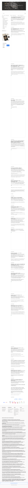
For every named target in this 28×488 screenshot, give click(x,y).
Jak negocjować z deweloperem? (16, 102)
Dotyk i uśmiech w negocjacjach (18, 360)
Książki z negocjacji (23, 18)
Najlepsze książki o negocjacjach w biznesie (17, 182)
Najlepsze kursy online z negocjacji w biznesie (18, 68)
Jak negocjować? (19, 18)
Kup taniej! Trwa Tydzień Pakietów (16, 100)
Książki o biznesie (4, 26)
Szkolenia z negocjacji (20, 31)
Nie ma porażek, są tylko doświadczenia (16, 253)
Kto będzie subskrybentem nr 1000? (17, 229)
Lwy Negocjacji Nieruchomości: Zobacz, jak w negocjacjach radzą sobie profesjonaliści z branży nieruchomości (18, 141)
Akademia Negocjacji (15, 18)
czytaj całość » (12, 63)
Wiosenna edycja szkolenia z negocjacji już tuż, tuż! (17, 305)
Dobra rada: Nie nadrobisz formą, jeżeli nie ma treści (16, 197)
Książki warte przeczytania (17, 170)
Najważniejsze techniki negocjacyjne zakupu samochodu (18, 370)
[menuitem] (6, 15)
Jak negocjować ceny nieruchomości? (17, 31)
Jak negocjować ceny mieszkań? (17, 103)
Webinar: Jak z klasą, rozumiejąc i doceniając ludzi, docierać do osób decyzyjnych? (18, 264)
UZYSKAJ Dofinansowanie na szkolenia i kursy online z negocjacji (17, 380)
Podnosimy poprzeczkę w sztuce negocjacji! (18, 218)
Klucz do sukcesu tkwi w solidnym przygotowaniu (16, 168)
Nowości (4, 27)
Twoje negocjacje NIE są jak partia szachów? (17, 348)
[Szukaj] (25, 13)
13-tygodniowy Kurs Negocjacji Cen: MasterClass (18, 28)
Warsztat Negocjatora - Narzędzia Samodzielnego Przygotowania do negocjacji (16, 173)
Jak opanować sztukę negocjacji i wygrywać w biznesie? (18, 17)
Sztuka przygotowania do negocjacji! (16, 295)
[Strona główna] (14, 6)
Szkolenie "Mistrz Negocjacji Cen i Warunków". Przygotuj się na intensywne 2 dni (17, 65)
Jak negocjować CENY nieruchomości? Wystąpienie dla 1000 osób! (18, 273)
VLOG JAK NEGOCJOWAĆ (16, 220)
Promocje (4, 28)
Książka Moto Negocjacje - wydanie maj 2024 (17, 206)
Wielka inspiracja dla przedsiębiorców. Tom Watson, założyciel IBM (17, 181)
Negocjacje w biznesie (20, 29)
